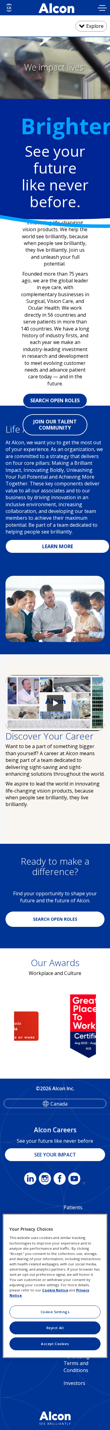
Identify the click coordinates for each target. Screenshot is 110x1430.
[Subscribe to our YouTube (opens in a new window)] (77, 1179)
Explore (95, 26)
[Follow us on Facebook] (59, 1179)
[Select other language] (9, 7)
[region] (55, 1286)
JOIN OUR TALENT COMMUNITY (55, 424)
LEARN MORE (57, 546)
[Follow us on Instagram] (45, 1179)
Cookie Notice (55, 1290)
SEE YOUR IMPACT (55, 1154)
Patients (73, 1207)
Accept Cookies (55, 1343)
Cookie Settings (55, 1312)
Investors (74, 1383)
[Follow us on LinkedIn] (30, 1179)
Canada (59, 1103)
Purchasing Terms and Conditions (77, 1363)
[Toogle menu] (102, 8)
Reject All (55, 1327)
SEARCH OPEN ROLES (55, 400)
